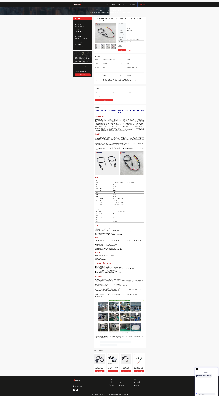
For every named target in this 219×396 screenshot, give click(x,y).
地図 (119, 384)
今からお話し (83, 74)
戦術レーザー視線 (78, 44)
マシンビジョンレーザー (79, 29)
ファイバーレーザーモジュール (94, 12)
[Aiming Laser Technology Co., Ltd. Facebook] (138, 1)
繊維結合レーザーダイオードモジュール (108, 344)
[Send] (216, 394)
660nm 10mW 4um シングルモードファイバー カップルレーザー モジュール (99, 367)
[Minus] (216, 369)
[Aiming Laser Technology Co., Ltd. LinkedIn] (139, 1)
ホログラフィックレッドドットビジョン (82, 39)
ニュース (120, 381)
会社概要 (111, 381)
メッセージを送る (104, 100)
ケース (120, 382)
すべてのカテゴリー (137, 385)
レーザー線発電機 (78, 36)
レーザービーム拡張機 (79, 46)
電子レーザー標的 (78, 24)
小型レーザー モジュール (79, 26)
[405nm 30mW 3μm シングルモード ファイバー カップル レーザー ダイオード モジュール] (105, 32)
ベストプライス (121, 50)
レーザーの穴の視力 (78, 42)
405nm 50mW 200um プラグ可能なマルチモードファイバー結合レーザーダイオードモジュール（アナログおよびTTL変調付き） (126, 367)
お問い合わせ (112, 385)
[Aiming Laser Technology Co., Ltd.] (77, 4)
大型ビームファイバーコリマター (124, 342)
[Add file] (196, 394)
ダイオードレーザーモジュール (80, 33)
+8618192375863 (82, 71)
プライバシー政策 (121, 385)
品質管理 (111, 384)
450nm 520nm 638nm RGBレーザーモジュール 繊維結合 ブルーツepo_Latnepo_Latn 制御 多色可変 (113, 367)
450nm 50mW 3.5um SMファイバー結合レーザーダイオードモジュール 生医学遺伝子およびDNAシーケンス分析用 (139, 367)
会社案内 (111, 382)
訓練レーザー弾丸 (78, 21)
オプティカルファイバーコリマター (107, 342)
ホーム (87, 12)
